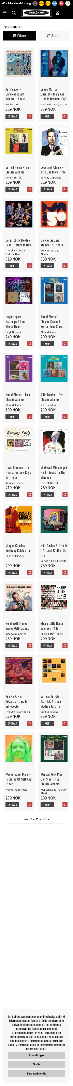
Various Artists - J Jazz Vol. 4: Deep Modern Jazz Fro (52, 701)
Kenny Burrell (13, 177)
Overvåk (12, 116)
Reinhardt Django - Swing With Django (17, 626)
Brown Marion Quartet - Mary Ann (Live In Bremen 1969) (54, 94)
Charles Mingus (14, 556)
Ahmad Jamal (49, 332)
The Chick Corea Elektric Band (15, 252)
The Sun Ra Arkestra (17, 711)
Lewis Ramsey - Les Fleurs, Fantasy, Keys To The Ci (18, 472)
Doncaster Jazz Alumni (50, 252)
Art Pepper (12, 104)
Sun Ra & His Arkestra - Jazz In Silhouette (16, 701)
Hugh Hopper (13, 332)
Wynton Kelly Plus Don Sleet (54, 791)
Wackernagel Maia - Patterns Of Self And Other (18, 779)
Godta (36, 1064)
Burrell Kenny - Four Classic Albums (17, 169)
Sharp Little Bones (52, 634)
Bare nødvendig (36, 1073)
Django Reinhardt (15, 634)
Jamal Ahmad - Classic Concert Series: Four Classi (52, 321)
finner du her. (40, 1049)
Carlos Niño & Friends (53, 561)
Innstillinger (36, 1055)
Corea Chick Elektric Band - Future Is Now (18, 242)
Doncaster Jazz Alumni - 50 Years (52, 242)
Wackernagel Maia (16, 789)
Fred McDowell (49, 483)
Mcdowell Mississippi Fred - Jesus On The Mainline (54, 472)
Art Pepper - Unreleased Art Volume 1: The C (15, 94)
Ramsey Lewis (14, 483)
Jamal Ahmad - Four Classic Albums (17, 397)
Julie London (48, 405)
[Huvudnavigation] (4, 13)
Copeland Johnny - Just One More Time (53, 169)
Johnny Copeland (51, 177)
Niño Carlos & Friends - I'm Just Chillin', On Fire (54, 550)
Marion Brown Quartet (54, 104)
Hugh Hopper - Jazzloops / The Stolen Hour (15, 321)
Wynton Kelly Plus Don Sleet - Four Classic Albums (51, 779)
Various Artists (49, 711)
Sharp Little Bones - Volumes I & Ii (53, 626)
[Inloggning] (57, 13)
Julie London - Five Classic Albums (52, 397)
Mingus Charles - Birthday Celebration (18, 548)
